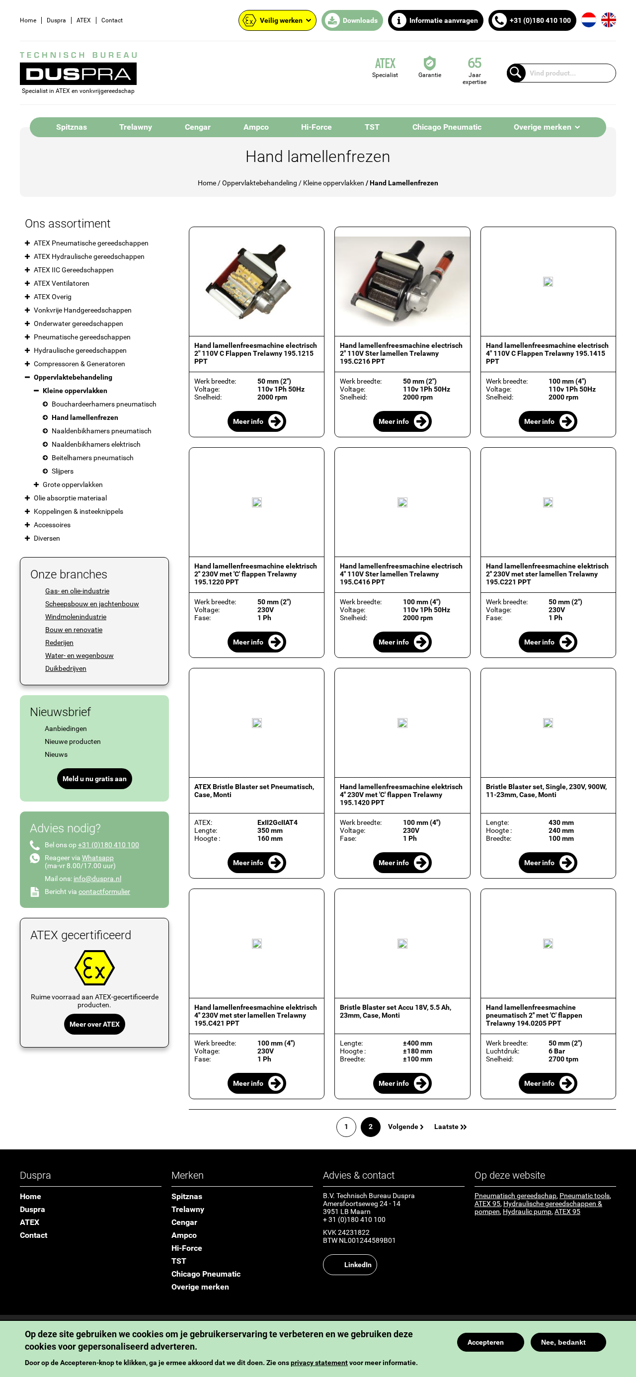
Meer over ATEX (95, 1024)
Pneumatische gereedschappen (82, 337)
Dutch (588, 19)
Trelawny (135, 127)
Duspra (56, 20)
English (608, 19)
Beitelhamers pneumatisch (93, 458)
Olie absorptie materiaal (70, 498)
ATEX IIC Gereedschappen (74, 270)
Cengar (198, 127)
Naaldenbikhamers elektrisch (96, 444)
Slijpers (63, 471)
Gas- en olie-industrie (77, 591)
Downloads (360, 20)
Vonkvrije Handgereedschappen (83, 310)
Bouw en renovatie (73, 630)
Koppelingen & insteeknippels (78, 511)
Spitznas (71, 127)
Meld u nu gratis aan (95, 779)
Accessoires (52, 525)
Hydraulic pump (527, 1211)
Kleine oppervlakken (333, 183)
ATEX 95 (487, 1204)
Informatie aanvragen (443, 20)
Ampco (256, 127)
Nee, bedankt (563, 1342)
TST (372, 127)
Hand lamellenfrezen (85, 417)
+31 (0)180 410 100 (540, 20)
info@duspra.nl (97, 879)
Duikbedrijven (65, 668)
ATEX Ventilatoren (61, 283)
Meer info (248, 421)
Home (28, 20)
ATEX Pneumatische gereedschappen (91, 243)
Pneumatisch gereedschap (515, 1196)
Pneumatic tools (584, 1196)
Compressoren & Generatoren (79, 364)
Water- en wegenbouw (79, 655)
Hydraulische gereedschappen (80, 350)
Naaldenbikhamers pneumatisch (102, 431)
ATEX (84, 20)
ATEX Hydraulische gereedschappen (89, 256)
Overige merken (542, 127)
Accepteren (486, 1342)
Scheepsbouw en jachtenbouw (92, 604)
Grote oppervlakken (73, 484)
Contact (112, 20)
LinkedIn (358, 1265)
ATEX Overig (53, 297)
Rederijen (59, 643)
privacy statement (319, 1363)
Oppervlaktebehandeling (259, 183)
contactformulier (104, 891)
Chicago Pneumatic (446, 127)
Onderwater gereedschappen (78, 323)
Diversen (47, 538)
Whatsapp (98, 858)
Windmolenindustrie (75, 617)
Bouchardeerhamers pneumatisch (104, 404)
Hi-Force (316, 127)
